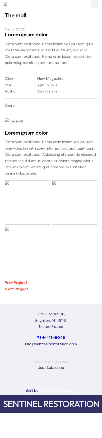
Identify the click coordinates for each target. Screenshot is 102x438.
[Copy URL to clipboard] (54, 105)
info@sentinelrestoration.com (51, 343)
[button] (94, 4)
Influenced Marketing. (57, 390)
